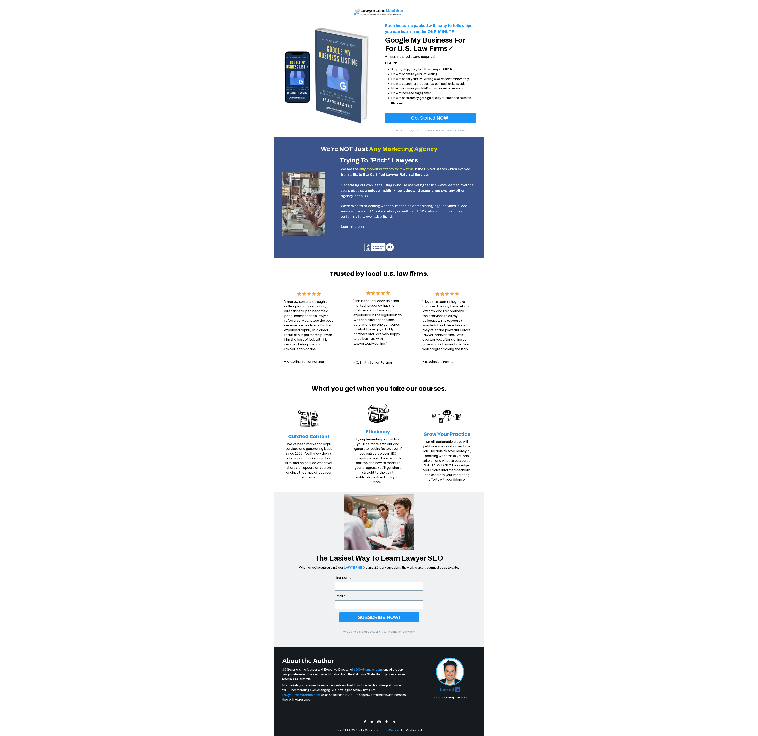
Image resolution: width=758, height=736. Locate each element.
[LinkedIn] (393, 721)
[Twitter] (372, 721)
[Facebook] (364, 721)
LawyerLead (387, 730)
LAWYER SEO (354, 567)
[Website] (386, 721)
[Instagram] (379, 721)
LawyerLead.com (301, 695)
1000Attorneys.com (368, 669)
